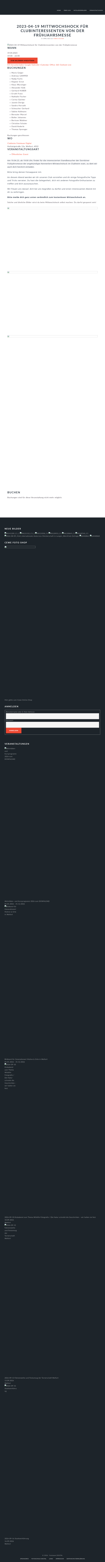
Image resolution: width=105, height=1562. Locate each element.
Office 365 (54, 65)
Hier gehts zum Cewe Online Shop (18, 700)
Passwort (9, 720)
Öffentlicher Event (19, 154)
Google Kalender (32, 65)
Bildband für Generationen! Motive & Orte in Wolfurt (26, 1059)
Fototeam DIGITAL (52, 4)
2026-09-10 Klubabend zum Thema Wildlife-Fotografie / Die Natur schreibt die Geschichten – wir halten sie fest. (50, 1217)
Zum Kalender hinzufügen (22, 60)
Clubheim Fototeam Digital (19, 143)
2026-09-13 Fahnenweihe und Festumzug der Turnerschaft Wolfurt (31, 1378)
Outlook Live (65, 65)
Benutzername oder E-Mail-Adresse (20, 712)
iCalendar (44, 65)
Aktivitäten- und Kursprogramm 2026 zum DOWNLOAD (27, 901)
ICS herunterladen (15, 65)
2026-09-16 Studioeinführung (17, 1538)
